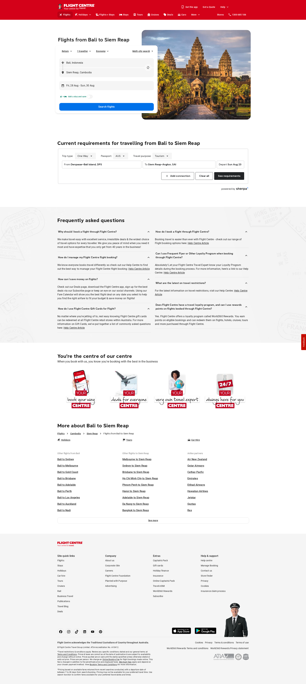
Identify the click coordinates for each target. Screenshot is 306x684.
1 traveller (82, 51)
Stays (126, 14)
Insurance (158, 575)
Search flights (106, 106)
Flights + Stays (107, 14)
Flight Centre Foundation (118, 575)
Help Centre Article (139, 268)
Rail (59, 591)
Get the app (192, 7)
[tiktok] (76, 631)
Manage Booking (209, 565)
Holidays (83, 14)
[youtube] (92, 631)
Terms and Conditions (67, 654)
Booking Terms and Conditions (103, 664)
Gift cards (158, 565)
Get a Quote (209, 7)
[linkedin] (84, 631)
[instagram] (68, 631)
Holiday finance (161, 570)
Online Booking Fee (111, 659)
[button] (153, 520)
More (194, 14)
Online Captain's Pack (164, 581)
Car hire (61, 575)
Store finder (207, 575)
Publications (63, 601)
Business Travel (65, 596)
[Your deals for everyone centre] (129, 390)
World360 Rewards (162, 591)
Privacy (204, 581)
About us (109, 560)
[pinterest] (100, 631)
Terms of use (242, 642)
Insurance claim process (213, 591)
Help (222, 7)
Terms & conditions (224, 642)
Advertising (111, 586)
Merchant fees (125, 662)
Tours (140, 14)
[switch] (89, 97)
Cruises (155, 14)
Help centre (206, 560)
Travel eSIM (159, 586)
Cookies (205, 586)
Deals (170, 14)
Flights (66, 14)
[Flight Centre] (70, 544)
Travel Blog (63, 606)
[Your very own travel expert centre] (177, 390)
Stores (220, 14)
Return (65, 51)
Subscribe (158, 596)
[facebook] (60, 631)
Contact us (206, 570)
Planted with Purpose (116, 581)
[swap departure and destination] (148, 67)
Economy (101, 51)
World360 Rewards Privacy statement (229, 648)
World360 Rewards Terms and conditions (187, 648)
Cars (183, 14)
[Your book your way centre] (81, 390)
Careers (109, 570)
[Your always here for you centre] (225, 390)
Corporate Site (112, 565)
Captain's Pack (160, 560)
